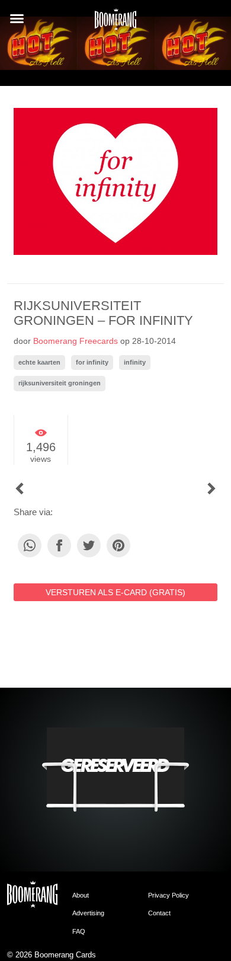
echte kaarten (39, 362)
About (80, 895)
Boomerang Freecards (75, 341)
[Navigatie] (17, 18)
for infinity (92, 362)
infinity (135, 362)
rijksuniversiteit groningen (59, 383)
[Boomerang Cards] (115, 23)
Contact (159, 913)
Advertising (88, 913)
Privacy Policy (168, 895)
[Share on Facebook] (59, 545)
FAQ (78, 931)
